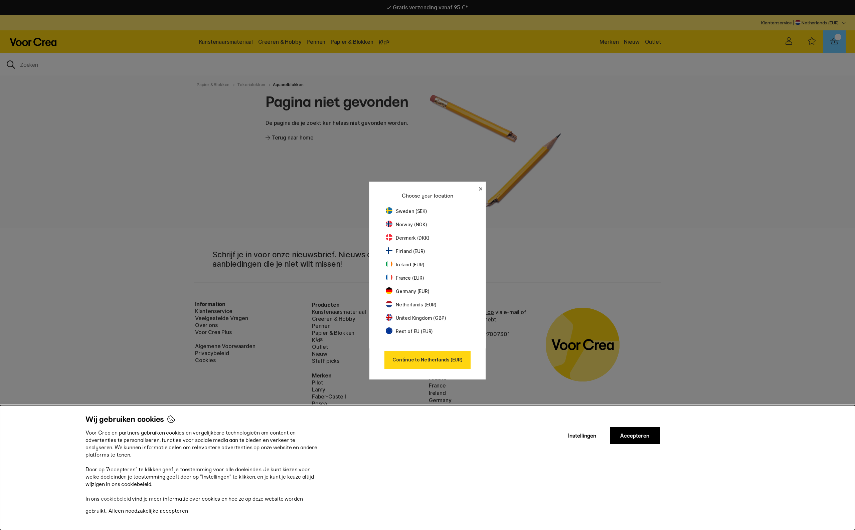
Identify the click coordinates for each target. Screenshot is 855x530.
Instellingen (582, 436)
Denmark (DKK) (413, 238)
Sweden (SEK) (411, 211)
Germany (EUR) (413, 291)
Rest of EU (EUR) (414, 331)
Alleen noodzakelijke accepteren (148, 511)
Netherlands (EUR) (416, 304)
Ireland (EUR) (410, 264)
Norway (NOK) (411, 224)
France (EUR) (410, 278)
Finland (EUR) (410, 251)
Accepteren (634, 436)
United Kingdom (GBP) (421, 318)
